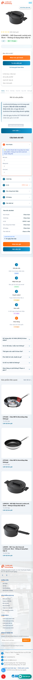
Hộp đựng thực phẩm (8, 610)
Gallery (3, 91)
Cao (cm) (5, 169)
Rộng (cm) (5, 163)
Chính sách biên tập (10, 668)
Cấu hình (18, 91)
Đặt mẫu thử (16, 249)
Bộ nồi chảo (6, 603)
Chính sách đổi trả (7, 623)
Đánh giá (29, 91)
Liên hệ (4, 586)
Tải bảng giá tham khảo (16, 67)
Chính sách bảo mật (8, 625)
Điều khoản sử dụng (8, 590)
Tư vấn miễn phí (16, 63)
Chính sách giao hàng (8, 621)
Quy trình (23, 91)
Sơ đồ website (6, 588)
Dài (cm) (5, 157)
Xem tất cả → (28, 380)
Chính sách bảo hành (8, 628)
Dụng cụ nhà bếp (7, 601)
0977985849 (22, 115)
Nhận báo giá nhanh (16, 57)
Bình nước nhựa (7, 598)
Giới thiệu (5, 583)
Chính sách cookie (23, 668)
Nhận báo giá (16, 244)
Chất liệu (12, 91)
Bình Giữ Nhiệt (6, 605)
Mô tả (7, 91)
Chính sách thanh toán (8, 618)
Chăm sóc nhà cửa (7, 608)
